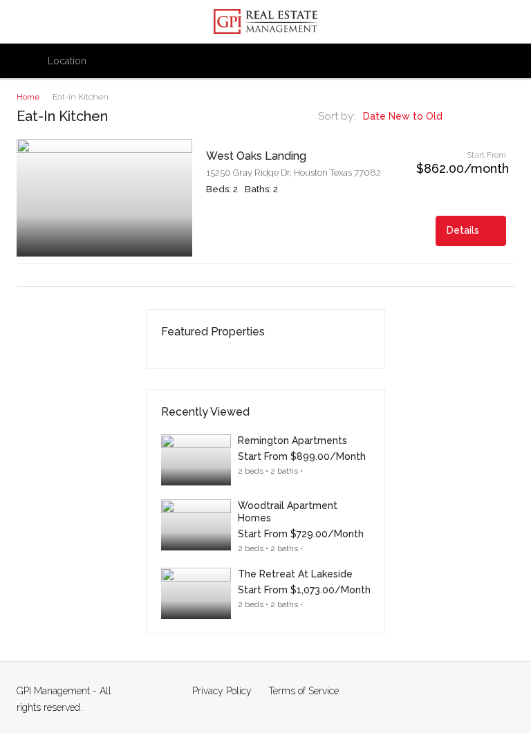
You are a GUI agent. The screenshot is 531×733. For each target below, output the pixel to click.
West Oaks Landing (256, 156)
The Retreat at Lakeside (295, 573)
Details (464, 230)
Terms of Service (303, 690)
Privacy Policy (222, 690)
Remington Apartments (292, 440)
